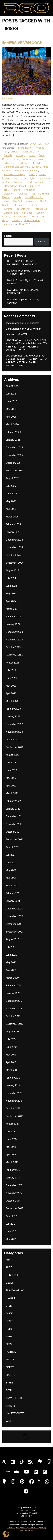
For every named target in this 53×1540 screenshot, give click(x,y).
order (6, 189)
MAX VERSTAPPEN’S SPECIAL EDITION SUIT (23, 291)
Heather (10, 334)
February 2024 (13, 616)
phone (17, 189)
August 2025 (12, 478)
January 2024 (13, 624)
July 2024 (11, 578)
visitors (16, 220)
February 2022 (13, 800)
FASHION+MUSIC (15, 1290)
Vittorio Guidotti (32, 220)
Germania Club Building (16, 166)
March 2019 (12, 1069)
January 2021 (13, 900)
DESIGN (10, 1282)
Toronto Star (23, 208)
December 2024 (14, 539)
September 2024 (14, 562)
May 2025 (11, 501)
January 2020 (13, 993)
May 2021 (11, 870)
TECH (9, 1390)
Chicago (20, 155)
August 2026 (12, 385)
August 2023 (12, 662)
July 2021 (10, 854)
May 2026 (11, 409)
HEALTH (10, 1321)
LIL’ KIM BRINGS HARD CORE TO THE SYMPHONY (24, 272)
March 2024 (12, 608)
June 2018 (11, 1139)
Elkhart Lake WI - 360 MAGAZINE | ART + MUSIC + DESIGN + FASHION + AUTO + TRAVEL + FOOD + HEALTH (26, 343)
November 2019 (14, 1008)
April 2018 (11, 1154)
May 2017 (11, 1239)
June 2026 (11, 401)
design (40, 159)
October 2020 (13, 923)
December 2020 (14, 908)
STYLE (9, 1382)
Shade (17, 197)
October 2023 (13, 647)
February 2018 (13, 1169)
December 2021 (14, 816)
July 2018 (11, 1131)
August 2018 (12, 1123)
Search (8, 235)
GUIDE (9, 1313)
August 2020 (12, 939)
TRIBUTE (10, 1405)
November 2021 (14, 824)
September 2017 (14, 1208)
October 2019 (13, 1016)
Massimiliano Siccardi (15, 185)
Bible (18, 1527)
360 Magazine (24, 147)
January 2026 (13, 439)
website (8, 224)
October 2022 (13, 739)
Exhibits (37, 163)
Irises (32, 174)
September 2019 (14, 1023)
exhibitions (23, 163)
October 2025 (13, 462)
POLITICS (11, 1351)
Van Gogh (27, 212)
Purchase (22, 193)
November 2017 (14, 1192)
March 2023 (12, 701)
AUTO (9, 1267)
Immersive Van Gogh (22, 42)
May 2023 (11, 685)
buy (37, 151)
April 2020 (11, 970)
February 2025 (13, 524)
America (40, 147)
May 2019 (11, 1054)
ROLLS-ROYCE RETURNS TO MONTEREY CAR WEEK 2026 (22, 263)
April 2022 (11, 785)
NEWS (9, 1336)
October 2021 (13, 831)
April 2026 (11, 416)
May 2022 (11, 777)
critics (15, 159)
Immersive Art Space (26, 170)
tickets (33, 205)
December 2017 (14, 1185)
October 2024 (13, 555)
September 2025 (14, 470)
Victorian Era (20, 216)
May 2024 (11, 593)
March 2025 (12, 516)
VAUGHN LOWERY (15, 350)
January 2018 (13, 1177)
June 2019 (11, 1046)
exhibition (9, 163)
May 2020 (11, 962)
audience (27, 151)
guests (35, 166)
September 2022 (14, 747)
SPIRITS (10, 1367)
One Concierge (31, 322)
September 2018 (14, 1116)
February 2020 (13, 985)
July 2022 (11, 762)
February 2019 (13, 1077)
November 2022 (14, 731)
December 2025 (14, 447)
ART (8, 1259)
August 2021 (12, 847)
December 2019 (14, 1000)
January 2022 (13, 808)
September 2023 (14, 654)
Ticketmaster (19, 205)
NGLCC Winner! (33, 328)
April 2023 (11, 693)
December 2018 (14, 1093)
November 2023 (14, 639)
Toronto (8, 208)
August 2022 (12, 754)
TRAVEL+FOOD (14, 1397)
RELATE (10, 1359)
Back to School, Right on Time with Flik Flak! (25, 282)
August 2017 (12, 1216)
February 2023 (13, 708)
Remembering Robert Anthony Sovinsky (23, 301)
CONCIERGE (12, 1275)
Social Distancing (34, 197)
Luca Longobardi (34, 182)
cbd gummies (12, 322)
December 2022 (14, 724)
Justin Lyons (19, 178)
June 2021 (11, 862)
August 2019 (12, 1031)
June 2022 (11, 770)
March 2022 (12, 793)
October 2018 (13, 1108)
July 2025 (11, 485)
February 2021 (13, 893)
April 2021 (11, 877)
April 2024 (11, 601)
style (6, 201)
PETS (9, 1344)
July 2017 (10, 1223)
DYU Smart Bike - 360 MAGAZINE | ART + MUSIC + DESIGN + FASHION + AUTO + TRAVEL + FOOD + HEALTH (26, 359)
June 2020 (11, 954)
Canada (8, 155)
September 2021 (14, 839)
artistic (14, 151)
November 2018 (14, 1100)
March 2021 (12, 885)
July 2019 (11, 1039)
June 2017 (11, 1231)
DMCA (24, 1527)
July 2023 (11, 670)
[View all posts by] (36, 224)
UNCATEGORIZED (39, 143)
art (5, 151)
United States (11, 212)
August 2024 (12, 570)
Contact (29, 1530)
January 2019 (13, 1085)
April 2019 (11, 1062)
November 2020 (14, 916)
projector (8, 193)
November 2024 (14, 547)
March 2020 (12, 977)
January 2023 (13, 716)
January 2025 (13, 531)
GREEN (9, 1305)
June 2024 (11, 585)
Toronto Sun (41, 208)
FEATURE (10, 1298)
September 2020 (15, 931)
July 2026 (11, 393)
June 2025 (11, 493)
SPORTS (10, 1374)
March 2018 (12, 1162)
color (32, 155)
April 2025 (11, 508)
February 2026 (13, 432)
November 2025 (14, 455)
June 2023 (11, 678)
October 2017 (13, 1200)
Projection (29, 189)
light (32, 178)
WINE (8, 1421)
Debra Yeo (27, 159)
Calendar (11, 1527)
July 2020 (11, 947)
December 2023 (14, 631)
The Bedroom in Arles (24, 201)
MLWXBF (22, 334)
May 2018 (11, 1146)
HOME (9, 1328)
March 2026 (12, 424)
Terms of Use (33, 1527)
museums (35, 185)
